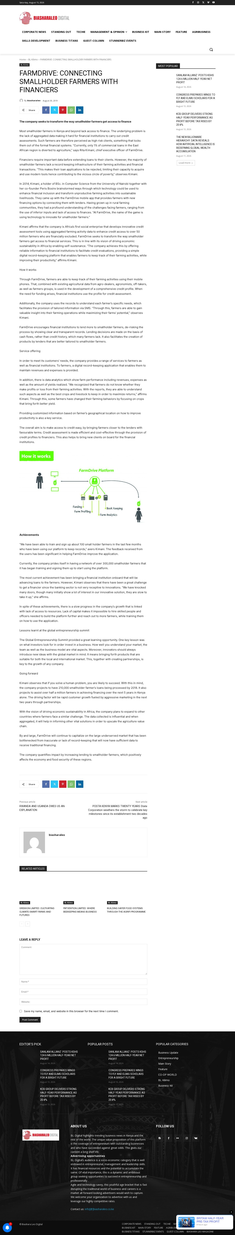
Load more (184, 162)
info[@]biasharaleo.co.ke (99, 1209)
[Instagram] (198, 3)
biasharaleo (33, 100)
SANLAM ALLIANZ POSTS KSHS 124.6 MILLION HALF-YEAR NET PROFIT (195, 79)
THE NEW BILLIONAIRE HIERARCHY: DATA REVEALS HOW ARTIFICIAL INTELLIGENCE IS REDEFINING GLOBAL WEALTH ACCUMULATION (195, 144)
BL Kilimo (33, 59)
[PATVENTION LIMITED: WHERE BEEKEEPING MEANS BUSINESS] (83, 890)
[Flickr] (177, 1138)
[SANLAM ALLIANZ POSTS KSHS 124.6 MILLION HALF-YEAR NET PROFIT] (165, 80)
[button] (211, 49)
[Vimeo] (208, 3)
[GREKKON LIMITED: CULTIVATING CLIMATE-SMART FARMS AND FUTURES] (39, 890)
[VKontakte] (195, 1138)
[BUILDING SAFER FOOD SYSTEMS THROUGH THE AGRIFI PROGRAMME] (127, 890)
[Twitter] (203, 3)
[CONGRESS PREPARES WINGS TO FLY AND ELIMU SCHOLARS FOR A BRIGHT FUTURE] (165, 99)
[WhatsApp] (71, 110)
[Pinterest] (62, 110)
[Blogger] (159, 1138)
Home (22, 59)
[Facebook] (193, 3)
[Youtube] (213, 3)
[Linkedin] (79, 110)
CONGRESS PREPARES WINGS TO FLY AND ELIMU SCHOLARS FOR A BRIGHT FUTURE (195, 98)
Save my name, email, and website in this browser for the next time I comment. (71, 1011)
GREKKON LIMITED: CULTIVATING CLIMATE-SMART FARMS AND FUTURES (36, 911)
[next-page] (27, 924)
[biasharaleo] (21, 100)
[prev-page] (21, 924)
